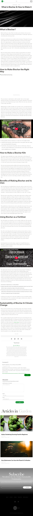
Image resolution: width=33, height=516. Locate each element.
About (7, 497)
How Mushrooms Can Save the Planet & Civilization (15, 460)
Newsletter (20, 497)
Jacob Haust (12, 9)
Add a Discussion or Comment (7, 383)
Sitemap (15, 497)
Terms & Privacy (25, 497)
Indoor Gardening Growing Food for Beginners (14, 434)
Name (3, 393)
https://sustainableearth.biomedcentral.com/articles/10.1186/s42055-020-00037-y (14, 373)
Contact (11, 497)
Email (3, 397)
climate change (16, 322)
